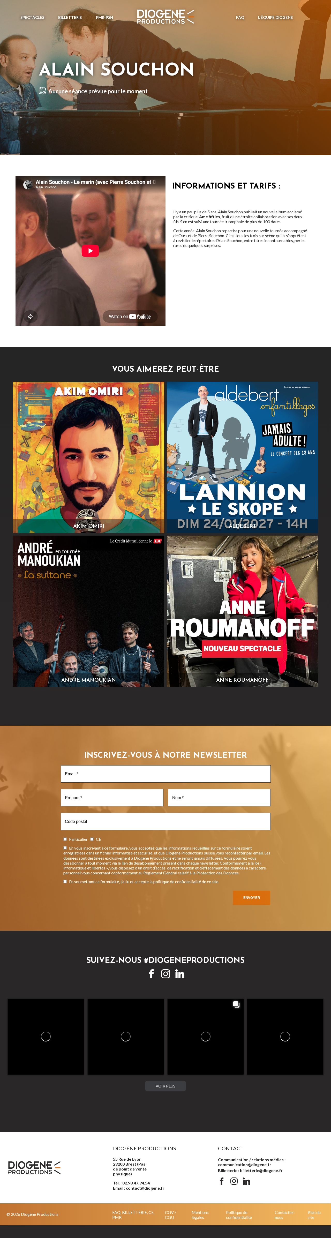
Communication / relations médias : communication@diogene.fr (251, 1162)
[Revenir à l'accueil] (165, 17)
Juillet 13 (127, 1056)
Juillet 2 (285, 1056)
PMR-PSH (104, 17)
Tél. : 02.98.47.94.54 (131, 1182)
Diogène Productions (31, 1050)
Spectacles (32, 17)
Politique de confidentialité (239, 1215)
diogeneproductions (26, 1056)
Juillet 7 (205, 1056)
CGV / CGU (170, 1215)
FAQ (240, 17)
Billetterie (70, 17)
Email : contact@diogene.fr (138, 1188)
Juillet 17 (47, 1056)
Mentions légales (200, 1215)
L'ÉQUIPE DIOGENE (275, 17)
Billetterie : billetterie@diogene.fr (250, 1170)
